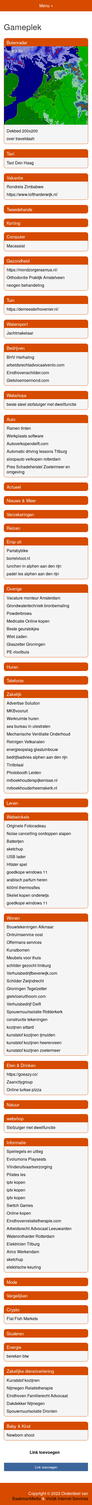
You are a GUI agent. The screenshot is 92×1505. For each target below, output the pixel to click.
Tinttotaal (15, 765)
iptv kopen (16, 1182)
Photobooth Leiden (24, 772)
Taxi (10, 153)
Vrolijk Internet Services (67, 1498)
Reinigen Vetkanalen (26, 742)
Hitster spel (17, 864)
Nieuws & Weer (21, 500)
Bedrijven (16, 348)
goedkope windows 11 (27, 872)
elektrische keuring (24, 1267)
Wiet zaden (17, 636)
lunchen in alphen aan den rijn (34, 566)
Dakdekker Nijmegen (26, 1403)
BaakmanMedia (26, 1498)
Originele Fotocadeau (26, 826)
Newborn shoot (20, 1435)
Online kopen (19, 1213)
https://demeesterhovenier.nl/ (33, 309)
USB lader (16, 856)
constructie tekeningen (27, 1019)
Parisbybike (17, 550)
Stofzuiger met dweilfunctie (31, 1127)
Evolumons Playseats (26, 1159)
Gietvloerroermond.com (28, 380)
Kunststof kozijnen (23, 1380)
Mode (12, 1282)
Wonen (13, 918)
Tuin (10, 300)
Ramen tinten (19, 428)
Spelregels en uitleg (25, 1151)
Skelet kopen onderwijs (28, 895)
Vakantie (15, 177)
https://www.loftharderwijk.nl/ (32, 194)
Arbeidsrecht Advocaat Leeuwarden (39, 1228)
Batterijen (15, 841)
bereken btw (18, 1356)
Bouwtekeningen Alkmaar (30, 927)
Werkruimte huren (23, 718)
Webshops (17, 395)
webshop (15, 1118)
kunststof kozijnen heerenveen (34, 1042)
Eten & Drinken (21, 1065)
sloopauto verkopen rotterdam (34, 459)
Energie (14, 1347)
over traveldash (20, 138)
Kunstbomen (18, 950)
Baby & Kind (18, 1426)
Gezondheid (18, 260)
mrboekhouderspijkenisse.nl (32, 780)
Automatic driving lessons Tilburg (37, 451)
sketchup (15, 849)
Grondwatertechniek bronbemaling (38, 605)
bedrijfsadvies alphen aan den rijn (37, 757)
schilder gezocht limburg (29, 965)
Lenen (12, 803)
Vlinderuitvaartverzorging (29, 1167)
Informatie (16, 1142)
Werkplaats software (25, 436)
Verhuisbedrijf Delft (24, 1004)
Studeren (15, 1333)
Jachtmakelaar (20, 333)
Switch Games (20, 1205)
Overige (14, 588)
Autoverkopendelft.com (27, 443)
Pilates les (16, 1174)
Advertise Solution (23, 703)
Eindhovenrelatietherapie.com (34, 1221)
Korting (13, 223)
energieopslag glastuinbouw (32, 749)
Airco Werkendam (23, 1252)
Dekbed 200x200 (22, 131)
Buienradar (17, 42)
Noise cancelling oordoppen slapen (39, 833)
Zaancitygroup (20, 1082)
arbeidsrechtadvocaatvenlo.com (35, 365)
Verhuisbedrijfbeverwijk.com (32, 973)
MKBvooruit (17, 711)
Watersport (17, 324)
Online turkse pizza (24, 1089)
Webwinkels (18, 816)
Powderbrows (19, 613)
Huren (12, 667)
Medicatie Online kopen (28, 621)
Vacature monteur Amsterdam (33, 598)
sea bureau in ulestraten (28, 726)
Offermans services (24, 942)
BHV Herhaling (20, 357)
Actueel (14, 486)
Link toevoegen (45, 1452)
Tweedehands (19, 209)
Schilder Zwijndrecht (25, 981)
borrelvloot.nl (18, 558)
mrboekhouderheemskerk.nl (32, 788)
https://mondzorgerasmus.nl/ (32, 270)
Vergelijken (17, 1295)
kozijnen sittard (20, 1027)
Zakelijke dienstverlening (30, 1371)
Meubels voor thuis (24, 958)
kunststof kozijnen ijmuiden (31, 1035)
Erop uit (14, 541)
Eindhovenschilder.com (28, 372)
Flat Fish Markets (22, 1318)
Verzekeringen (20, 514)
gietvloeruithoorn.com (26, 996)
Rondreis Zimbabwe (25, 187)
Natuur (13, 1104)
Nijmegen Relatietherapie (30, 1388)
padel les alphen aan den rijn (33, 574)
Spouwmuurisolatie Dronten (32, 1411)
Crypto (13, 1309)
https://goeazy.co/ (22, 1074)
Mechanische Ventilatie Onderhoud (38, 734)
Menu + (46, 5)
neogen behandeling (25, 285)
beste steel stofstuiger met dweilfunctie (41, 404)
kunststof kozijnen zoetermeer (33, 1050)
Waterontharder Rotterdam (30, 1236)
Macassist (16, 246)
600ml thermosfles (23, 887)
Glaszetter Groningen (26, 644)
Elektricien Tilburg (23, 1244)
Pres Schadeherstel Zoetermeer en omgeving (38, 469)
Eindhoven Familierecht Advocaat (37, 1396)
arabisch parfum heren (27, 880)
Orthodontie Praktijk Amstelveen (36, 277)
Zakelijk (14, 694)
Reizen (13, 528)
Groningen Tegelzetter (27, 988)
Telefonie (15, 680)
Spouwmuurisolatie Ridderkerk (35, 1012)
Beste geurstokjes (23, 629)
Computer (16, 236)
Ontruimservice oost (25, 934)
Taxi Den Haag (20, 163)
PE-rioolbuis (18, 652)
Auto (11, 419)
